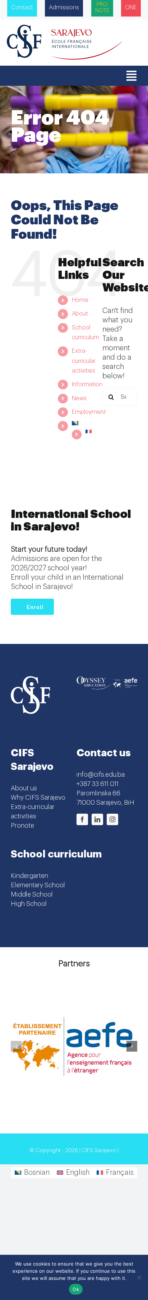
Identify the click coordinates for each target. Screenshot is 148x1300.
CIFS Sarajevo (99, 1150)
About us (24, 788)
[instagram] (112, 819)
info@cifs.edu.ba (101, 774)
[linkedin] (97, 819)
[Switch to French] (88, 432)
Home (80, 300)
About (80, 314)
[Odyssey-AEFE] (107, 679)
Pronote (22, 825)
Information (87, 384)
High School (29, 904)
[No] (139, 1277)
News (79, 398)
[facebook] (82, 819)
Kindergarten (29, 876)
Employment (89, 412)
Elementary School (38, 885)
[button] (16, 1046)
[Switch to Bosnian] (82, 423)
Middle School (32, 894)
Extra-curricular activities (84, 360)
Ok (76, 1289)
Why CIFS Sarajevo (38, 797)
